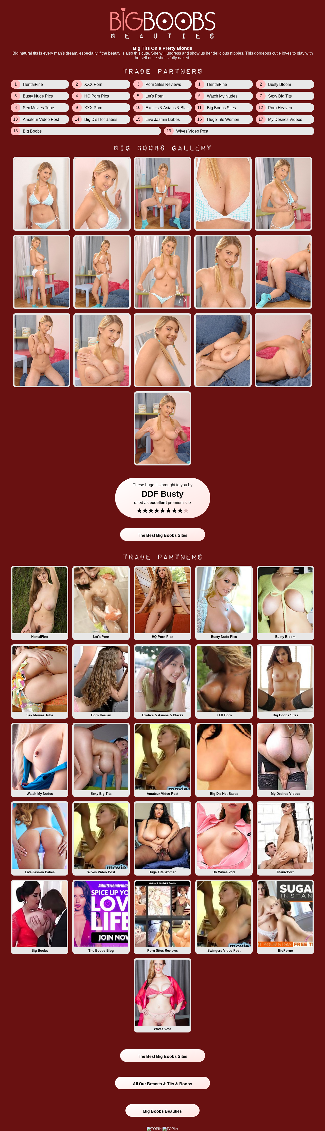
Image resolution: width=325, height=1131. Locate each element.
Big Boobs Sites (285, 715)
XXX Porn (224, 715)
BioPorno (285, 950)
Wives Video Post (101, 872)
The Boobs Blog (101, 950)
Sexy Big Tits (101, 794)
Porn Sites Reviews (162, 950)
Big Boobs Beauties (162, 1111)
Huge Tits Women (162, 872)
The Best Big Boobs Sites (162, 535)
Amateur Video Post (162, 794)
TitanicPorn (285, 872)
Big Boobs (39, 950)
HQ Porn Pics (162, 637)
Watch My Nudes (40, 794)
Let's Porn (101, 637)
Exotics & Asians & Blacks (162, 715)
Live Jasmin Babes (40, 872)
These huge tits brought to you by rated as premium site (162, 498)
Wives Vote (162, 1029)
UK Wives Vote (224, 872)
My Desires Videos (285, 794)
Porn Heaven (101, 715)
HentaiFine (39, 637)
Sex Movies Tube (39, 715)
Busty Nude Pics (224, 637)
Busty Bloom (285, 637)
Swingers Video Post (223, 950)
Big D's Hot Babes (224, 794)
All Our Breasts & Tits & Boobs (162, 1084)
